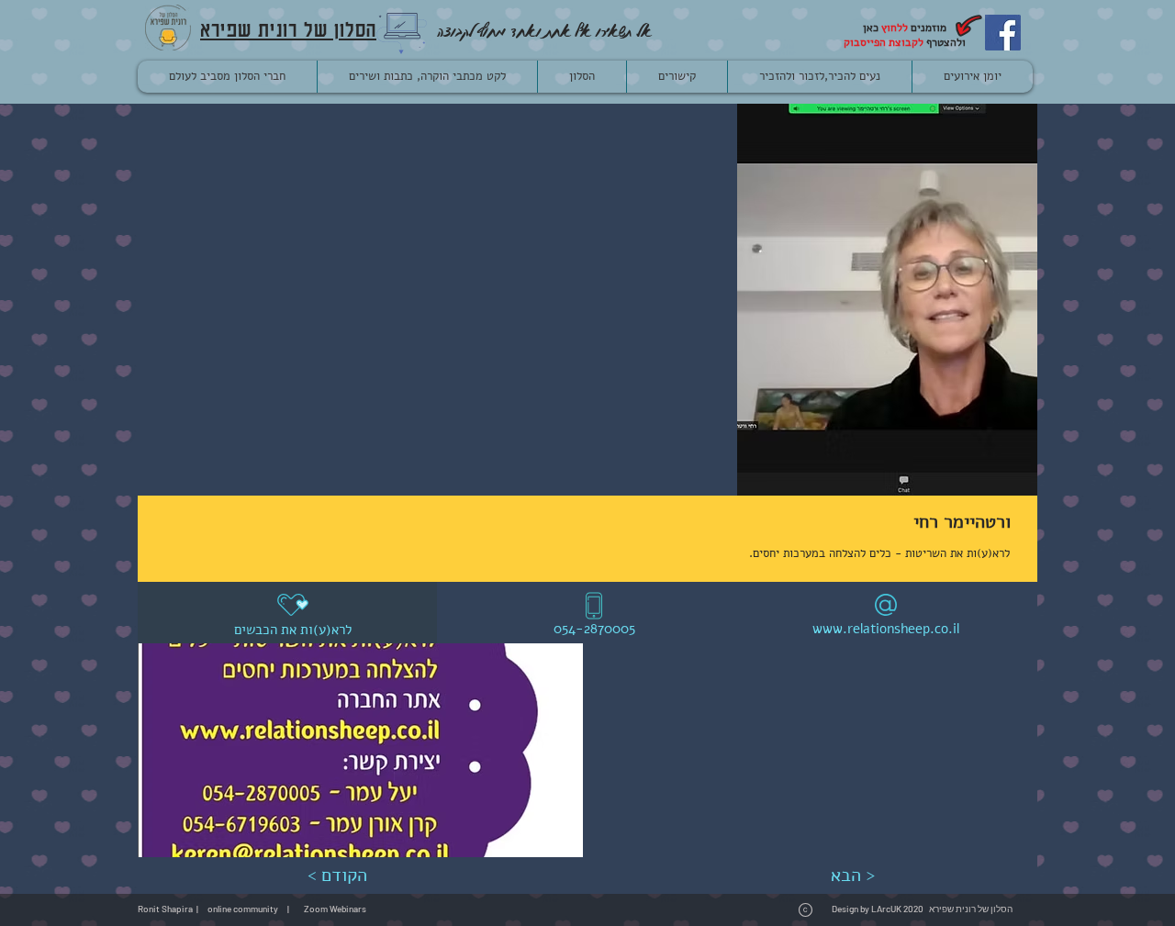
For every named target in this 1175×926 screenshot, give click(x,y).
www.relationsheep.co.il (885, 628)
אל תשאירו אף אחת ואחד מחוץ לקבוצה (544, 30)
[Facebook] (1003, 32)
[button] (360, 750)
